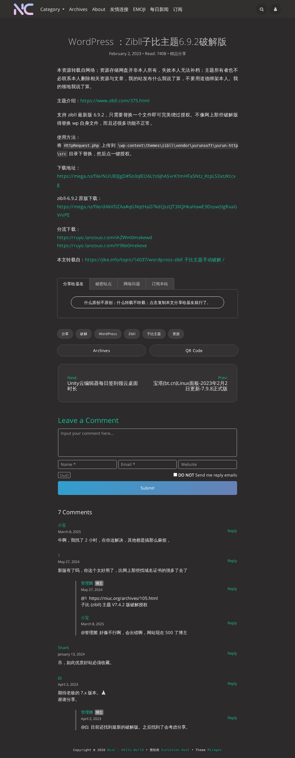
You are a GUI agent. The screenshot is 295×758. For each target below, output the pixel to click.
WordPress (108, 333)
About (98, 9)
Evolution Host (175, 750)
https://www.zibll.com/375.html (115, 100)
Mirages (215, 750)
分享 (65, 333)
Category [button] (50, 9)
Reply (232, 530)
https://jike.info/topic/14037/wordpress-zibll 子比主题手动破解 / (154, 259)
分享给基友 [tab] (73, 283)
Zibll (131, 333)
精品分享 (178, 53)
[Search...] (261, 9)
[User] (275, 9)
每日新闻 (159, 9)
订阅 (177, 9)
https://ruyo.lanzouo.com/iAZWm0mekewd (104, 237)
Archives (78, 9)
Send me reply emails (207, 475)
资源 (176, 333)
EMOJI (139, 9)
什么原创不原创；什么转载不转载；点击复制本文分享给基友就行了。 (147, 302)
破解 (83, 333)
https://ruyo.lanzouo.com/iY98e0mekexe (102, 245)
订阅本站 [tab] (160, 283)
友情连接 (119, 9)
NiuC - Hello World (125, 750)
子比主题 (154, 333)
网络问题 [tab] (132, 283)
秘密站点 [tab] (103, 283)
